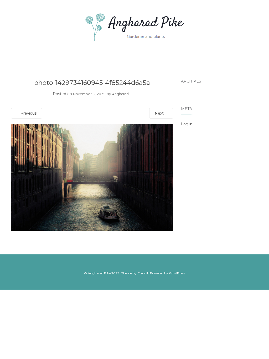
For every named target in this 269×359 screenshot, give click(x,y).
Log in (187, 124)
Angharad (120, 94)
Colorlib (143, 273)
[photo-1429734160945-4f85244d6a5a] (92, 177)
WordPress (177, 273)
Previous (28, 113)
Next (160, 113)
